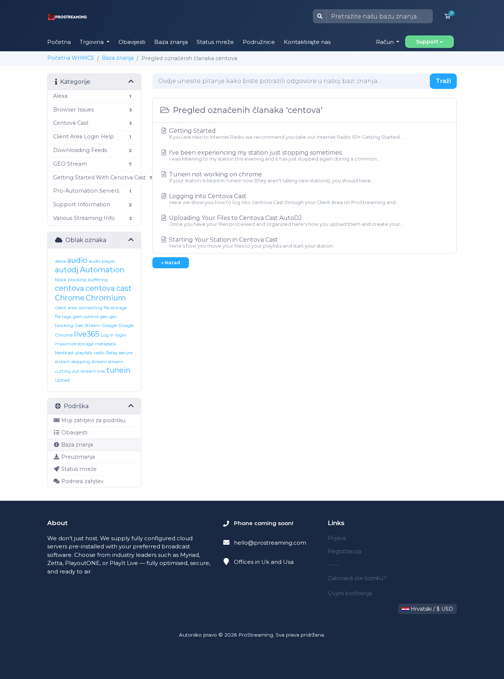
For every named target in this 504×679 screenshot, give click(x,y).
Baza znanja (171, 41)
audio (77, 260)
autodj (67, 269)
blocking (77, 279)
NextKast (64, 352)
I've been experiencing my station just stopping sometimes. (274, 155)
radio (99, 352)
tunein (118, 370)
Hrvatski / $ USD (431, 609)
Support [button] (427, 41)
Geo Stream (87, 325)
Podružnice (259, 41)
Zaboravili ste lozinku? (357, 578)
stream (99, 361)
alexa (60, 261)
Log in (107, 335)
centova (69, 288)
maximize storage (74, 344)
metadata (105, 344)
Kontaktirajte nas (307, 41)
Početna (59, 41)
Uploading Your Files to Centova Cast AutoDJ (285, 220)
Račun (385, 41)
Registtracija (344, 551)
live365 (86, 334)
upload (62, 380)
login (120, 335)
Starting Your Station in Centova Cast (251, 242)
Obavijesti (131, 41)
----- (333, 564)
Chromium (106, 297)
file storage (115, 307)
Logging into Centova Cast (283, 199)
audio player (102, 261)
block (60, 279)
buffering (98, 279)
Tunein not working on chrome (271, 177)
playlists (83, 352)
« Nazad (170, 262)
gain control (86, 316)
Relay (112, 352)
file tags (63, 316)
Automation (102, 269)
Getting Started (285, 133)
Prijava (337, 537)
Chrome (69, 297)
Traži (443, 81)
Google (109, 325)
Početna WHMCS (70, 58)
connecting (90, 307)
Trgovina (92, 41)
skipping (81, 361)
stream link (93, 371)
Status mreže (215, 41)
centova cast (109, 288)
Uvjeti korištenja (350, 593)
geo (104, 316)
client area (66, 307)
